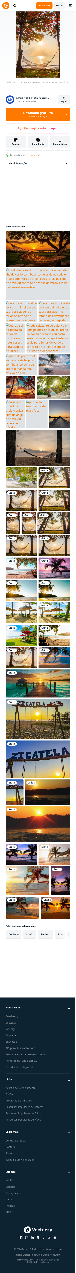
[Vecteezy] (5, 5)
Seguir (64, 101)
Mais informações (18, 163)
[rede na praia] (21, 875)
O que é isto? (34, 155)
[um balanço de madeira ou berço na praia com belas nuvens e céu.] (37, 508)
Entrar (59, 5)
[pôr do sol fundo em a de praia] (16, 474)
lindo (29, 1254)
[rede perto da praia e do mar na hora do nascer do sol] (21, 560)
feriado (45, 1254)
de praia (13, 1254)
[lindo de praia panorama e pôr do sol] (37, 924)
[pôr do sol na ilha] (28, 1059)
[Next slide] (62, 1254)
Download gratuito (38, 114)
